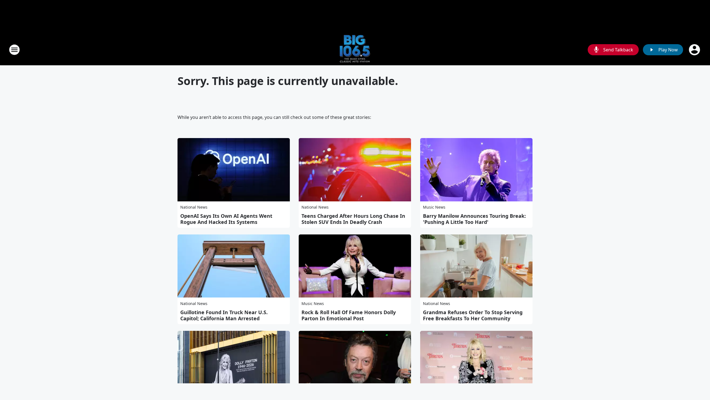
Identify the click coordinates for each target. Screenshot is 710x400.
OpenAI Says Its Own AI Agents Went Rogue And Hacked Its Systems (226, 219)
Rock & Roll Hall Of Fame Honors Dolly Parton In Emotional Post (348, 315)
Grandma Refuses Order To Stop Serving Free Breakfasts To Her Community (473, 315)
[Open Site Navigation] (14, 49)
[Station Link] (355, 49)
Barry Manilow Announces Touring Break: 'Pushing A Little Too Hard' (474, 219)
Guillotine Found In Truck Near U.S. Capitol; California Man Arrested (224, 315)
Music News (434, 207)
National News (193, 207)
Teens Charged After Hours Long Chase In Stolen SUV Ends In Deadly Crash (353, 219)
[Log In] (695, 49)
